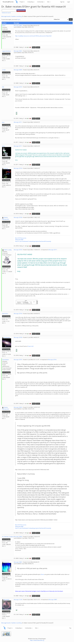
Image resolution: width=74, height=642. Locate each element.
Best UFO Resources (20, 238)
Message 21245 (18, 599)
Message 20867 (18, 562)
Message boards (6, 16)
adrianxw (6, 562)
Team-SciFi (30, 346)
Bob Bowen (7, 337)
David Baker (5, 359)
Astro (3, 146)
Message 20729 (18, 168)
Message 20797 (18, 359)
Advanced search (6, 12)
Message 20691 (18, 51)
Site (48, 2)
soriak (4, 70)
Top (70, 628)
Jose (3, 122)
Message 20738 (18, 217)
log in (18, 19)
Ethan (3, 25)
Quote (38, 47)
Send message (6, 31)
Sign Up (62, 2)
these (42, 574)
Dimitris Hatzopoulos (5, 218)
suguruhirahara (6, 51)
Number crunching (16, 16)
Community (40, 2)
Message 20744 (18, 313)
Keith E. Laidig (7, 250)
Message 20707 (18, 87)
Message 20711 (18, 122)
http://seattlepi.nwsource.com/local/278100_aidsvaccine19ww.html (33, 36)
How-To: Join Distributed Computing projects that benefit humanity (33, 241)
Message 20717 (18, 146)
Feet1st (6, 168)
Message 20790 (18, 337)
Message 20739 (18, 249)
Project (22, 2)
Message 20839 (18, 536)
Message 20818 (18, 407)
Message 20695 (18, 70)
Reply (33, 47)
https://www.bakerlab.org (37, 640)
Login (68, 2)
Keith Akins (5, 313)
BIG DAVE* (6, 599)
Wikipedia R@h (19, 239)
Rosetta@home (8, 2)
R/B (3, 87)
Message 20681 (18, 25)
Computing (30, 2)
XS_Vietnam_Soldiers (8, 536)
